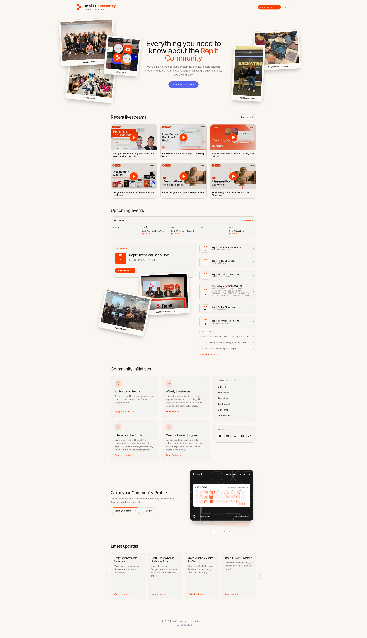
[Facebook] (242, 436)
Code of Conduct (183, 625)
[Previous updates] (106, 576)
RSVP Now (123, 270)
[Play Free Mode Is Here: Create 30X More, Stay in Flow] (233, 137)
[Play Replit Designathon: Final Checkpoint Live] (184, 176)
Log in (149, 510)
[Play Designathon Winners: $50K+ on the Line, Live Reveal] (134, 176)
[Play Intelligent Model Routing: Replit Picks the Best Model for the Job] (134, 137)
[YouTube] (220, 436)
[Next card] (229, 531)
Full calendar (245, 221)
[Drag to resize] (300, 68)
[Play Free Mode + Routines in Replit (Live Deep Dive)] (184, 137)
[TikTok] (249, 436)
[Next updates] (260, 576)
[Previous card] (213, 531)
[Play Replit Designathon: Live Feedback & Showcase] (233, 176)
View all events (207, 354)
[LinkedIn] (227, 436)
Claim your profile (124, 510)
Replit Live (246, 117)
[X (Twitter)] (235, 436)
